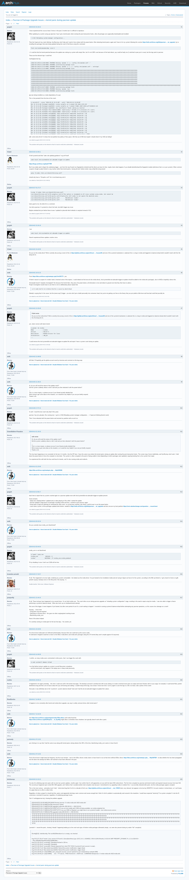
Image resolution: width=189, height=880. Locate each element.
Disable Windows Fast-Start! (60, 301)
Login (29, 12)
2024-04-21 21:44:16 (35, 597)
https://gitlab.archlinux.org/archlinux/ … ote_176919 (104, 788)
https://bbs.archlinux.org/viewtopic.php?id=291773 (47, 276)
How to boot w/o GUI (46, 301)
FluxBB (180, 873)
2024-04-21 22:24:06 (35, 629)
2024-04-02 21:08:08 (35, 356)
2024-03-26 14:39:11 (35, 152)
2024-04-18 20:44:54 (35, 546)
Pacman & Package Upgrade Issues (28, 20)
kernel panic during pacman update (61, 20)
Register (24, 12)
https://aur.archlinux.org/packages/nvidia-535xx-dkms (48, 717)
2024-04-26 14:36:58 (35, 654)
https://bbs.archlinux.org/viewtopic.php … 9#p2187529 (140, 757)
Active (173, 15)
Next (17, 23)
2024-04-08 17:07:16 (35, 408)
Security (167, 3)
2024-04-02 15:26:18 (35, 225)
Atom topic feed (178, 871)
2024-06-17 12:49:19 (35, 699)
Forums (146, 3)
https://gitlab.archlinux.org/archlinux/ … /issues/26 (86, 253)
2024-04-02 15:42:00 (35, 249)
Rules (12, 12)
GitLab (159, 3)
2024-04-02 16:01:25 (35, 272)
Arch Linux (10, 3)
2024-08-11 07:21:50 (35, 739)
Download (182, 3)
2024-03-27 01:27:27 (35, 187)
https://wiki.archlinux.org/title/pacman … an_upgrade (159, 42)
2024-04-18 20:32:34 (35, 521)
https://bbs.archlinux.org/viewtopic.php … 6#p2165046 (45, 470)
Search (18, 12)
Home (129, 3)
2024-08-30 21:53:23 (35, 779)
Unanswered (179, 15)
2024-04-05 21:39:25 (35, 382)
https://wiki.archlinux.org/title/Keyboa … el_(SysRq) (45, 719)
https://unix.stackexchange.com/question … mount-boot (140, 506)
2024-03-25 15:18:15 (35, 27)
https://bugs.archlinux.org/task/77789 (40, 164)
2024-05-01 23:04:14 (35, 680)
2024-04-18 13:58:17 (35, 492)
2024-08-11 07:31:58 (35, 754)
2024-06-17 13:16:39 (35, 714)
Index (7, 12)
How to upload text (34, 301)
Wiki (153, 3)
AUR (174, 3)
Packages (137, 3)
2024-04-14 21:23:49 (35, 466)
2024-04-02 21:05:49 (35, 308)
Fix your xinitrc (73, 301)
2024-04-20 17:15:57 (35, 574)
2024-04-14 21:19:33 (35, 431)
